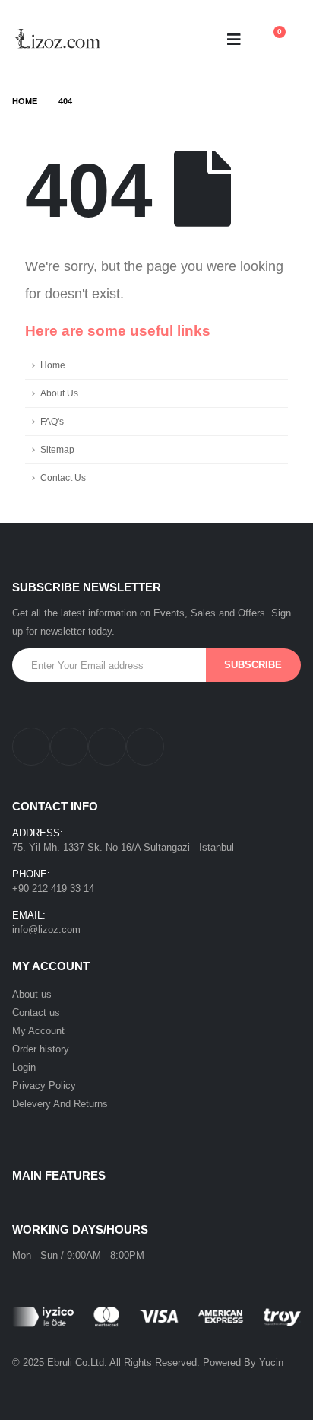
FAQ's (52, 421)
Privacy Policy (44, 1085)
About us (32, 994)
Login (24, 1067)
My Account (38, 1030)
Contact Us (63, 477)
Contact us (36, 1012)
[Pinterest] (107, 747)
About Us (59, 393)
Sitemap (57, 449)
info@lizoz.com (46, 929)
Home (52, 365)
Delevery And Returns (60, 1104)
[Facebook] (31, 747)
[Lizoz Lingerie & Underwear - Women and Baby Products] (57, 39)
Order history (40, 1049)
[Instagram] (69, 747)
